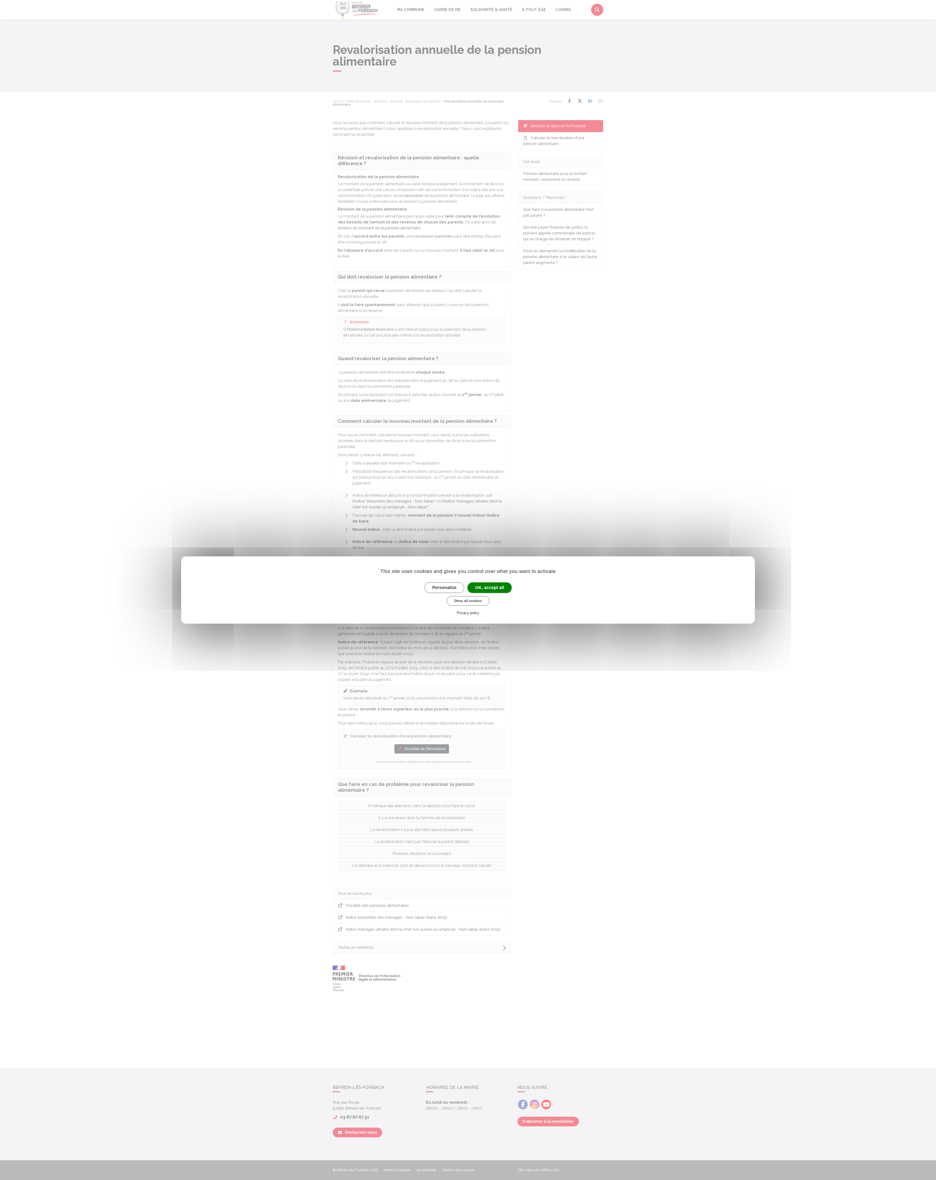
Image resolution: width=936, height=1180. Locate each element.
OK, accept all (489, 587)
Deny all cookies (468, 601)
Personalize (444, 587)
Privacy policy (468, 613)
